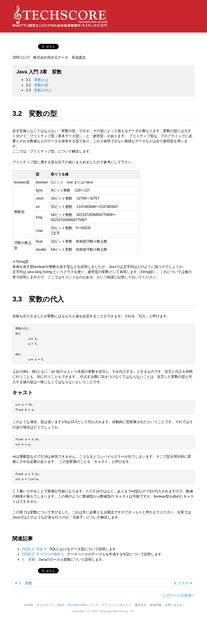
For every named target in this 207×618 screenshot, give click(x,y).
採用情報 (156, 604)
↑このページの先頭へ (178, 595)
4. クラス (181, 583)
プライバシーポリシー (117, 604)
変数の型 (41, 85)
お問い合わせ (174, 604)
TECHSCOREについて (83, 604)
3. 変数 (29, 559)
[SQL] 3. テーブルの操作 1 (43, 554)
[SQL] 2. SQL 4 (34, 549)
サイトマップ (45, 604)
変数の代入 (43, 90)
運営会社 (141, 604)
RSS (61, 604)
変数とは (41, 80)
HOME (28, 604)
